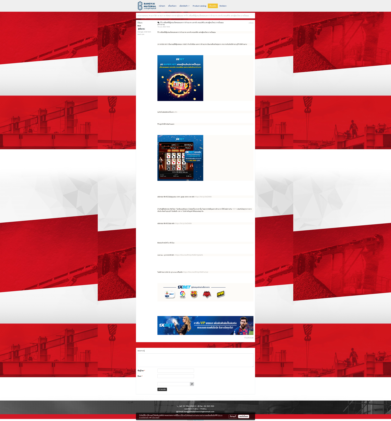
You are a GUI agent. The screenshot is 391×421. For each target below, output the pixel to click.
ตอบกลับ (163, 389)
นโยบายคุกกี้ (155, 417)
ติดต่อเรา (222, 5)
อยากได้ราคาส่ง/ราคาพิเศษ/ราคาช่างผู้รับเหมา (167, 15)
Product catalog (199, 5)
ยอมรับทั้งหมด (243, 416)
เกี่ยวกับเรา (172, 5)
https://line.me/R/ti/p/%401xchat (195, 272)
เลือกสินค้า (184, 5)
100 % (234, 209)
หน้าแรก (162, 5)
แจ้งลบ (251, 23)
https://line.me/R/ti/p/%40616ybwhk (189, 255)
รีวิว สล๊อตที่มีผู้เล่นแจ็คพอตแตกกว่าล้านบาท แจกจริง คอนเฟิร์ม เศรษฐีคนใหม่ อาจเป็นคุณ (217, 15)
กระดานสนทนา (143, 15)
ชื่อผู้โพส (141, 370)
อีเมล (140, 376)
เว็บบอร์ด (212, 5)
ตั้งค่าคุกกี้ (233, 416)
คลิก (175, 112)
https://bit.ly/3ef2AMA (203, 197)
